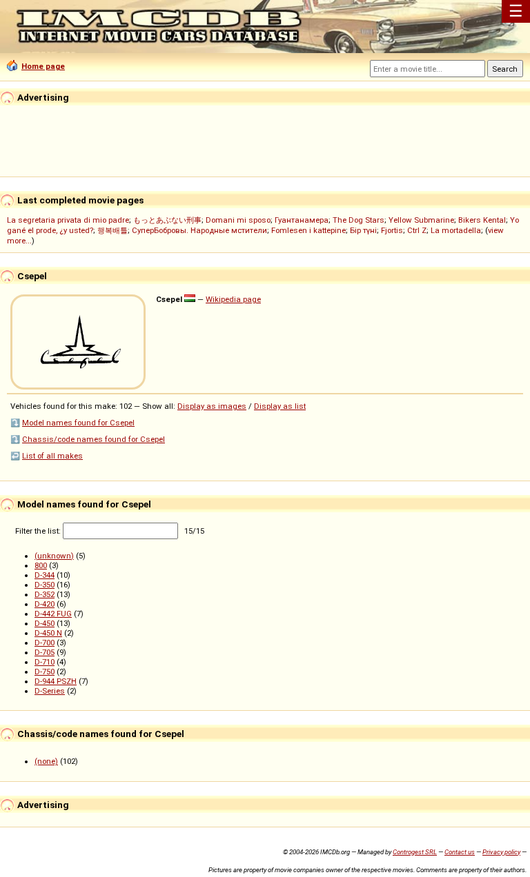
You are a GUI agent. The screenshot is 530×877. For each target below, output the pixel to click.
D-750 (45, 671)
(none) (46, 761)
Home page (43, 66)
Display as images (211, 406)
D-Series (50, 691)
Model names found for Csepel (78, 422)
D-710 (45, 662)
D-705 (45, 652)
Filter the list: (39, 531)
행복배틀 (112, 230)
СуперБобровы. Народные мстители (199, 230)
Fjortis (392, 230)
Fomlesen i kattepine (308, 230)
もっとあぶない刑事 (167, 220)
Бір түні (363, 230)
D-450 (45, 623)
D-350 (45, 584)
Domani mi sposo (238, 220)
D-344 (45, 575)
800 (41, 565)
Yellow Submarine (421, 220)
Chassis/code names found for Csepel (93, 439)
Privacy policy (501, 852)
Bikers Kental (482, 220)
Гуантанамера (301, 220)
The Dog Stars (358, 220)
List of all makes (52, 456)
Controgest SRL (415, 852)
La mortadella (456, 230)
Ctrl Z (416, 230)
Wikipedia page (233, 299)
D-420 (45, 604)
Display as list (280, 406)
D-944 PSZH (56, 681)
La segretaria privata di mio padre (68, 220)
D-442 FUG (53, 613)
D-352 (45, 594)
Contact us (459, 852)
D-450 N (48, 633)
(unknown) (54, 556)
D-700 (45, 642)
